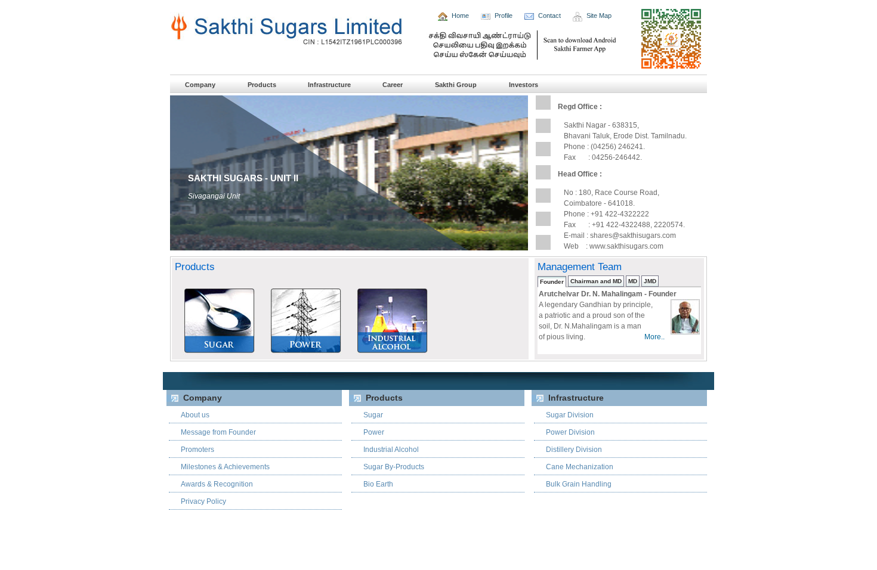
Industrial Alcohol (391, 449)
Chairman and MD (596, 281)
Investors (523, 84)
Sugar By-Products (393, 467)
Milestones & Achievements (225, 467)
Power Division (570, 432)
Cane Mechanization (579, 467)
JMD (650, 281)
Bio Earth (378, 484)
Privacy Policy (203, 501)
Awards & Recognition (217, 484)
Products (263, 84)
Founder (552, 281)
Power (373, 432)
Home (460, 15)
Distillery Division (574, 449)
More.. (654, 337)
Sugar (373, 415)
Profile (503, 15)
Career (392, 84)
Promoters (197, 449)
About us (195, 415)
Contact (549, 15)
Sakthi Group (456, 84)
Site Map (599, 15)
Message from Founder (218, 432)
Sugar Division (570, 415)
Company (200, 84)
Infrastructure (330, 84)
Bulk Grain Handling (579, 484)
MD (632, 281)
